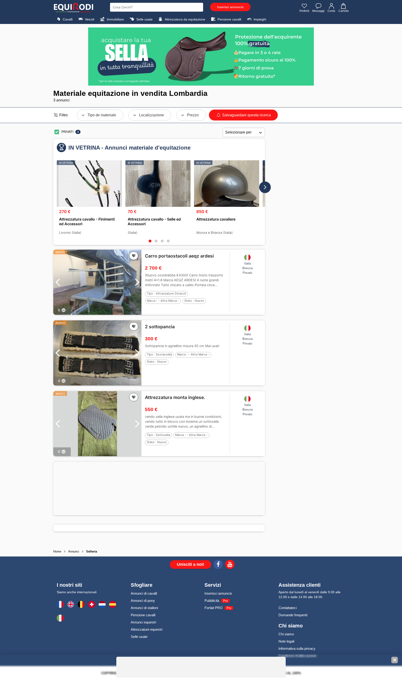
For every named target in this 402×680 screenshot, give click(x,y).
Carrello (343, 11)
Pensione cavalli (229, 19)
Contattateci (287, 608)
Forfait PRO (213, 608)
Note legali (286, 641)
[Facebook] (218, 565)
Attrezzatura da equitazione (184, 19)
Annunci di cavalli (144, 593)
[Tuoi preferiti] (133, 255)
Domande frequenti (292, 615)
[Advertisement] (159, 488)
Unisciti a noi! (190, 564)
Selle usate (144, 19)
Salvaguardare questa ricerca (246, 115)
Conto (331, 11)
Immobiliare (115, 19)
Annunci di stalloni (144, 608)
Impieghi (259, 19)
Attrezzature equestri (146, 629)
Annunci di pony (143, 601)
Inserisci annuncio (230, 7)
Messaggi (318, 11)
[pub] (201, 56)
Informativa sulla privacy (296, 648)
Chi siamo (286, 634)
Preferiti (304, 11)
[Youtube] (229, 565)
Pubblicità (211, 601)
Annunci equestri (143, 622)
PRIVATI (67, 132)
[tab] (150, 241)
